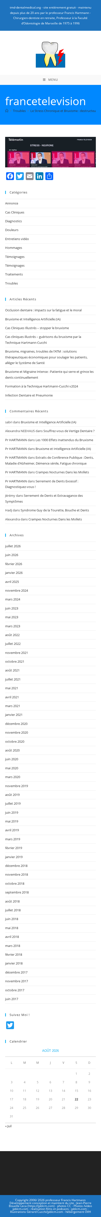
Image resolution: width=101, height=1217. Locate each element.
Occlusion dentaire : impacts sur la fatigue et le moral (43, 310)
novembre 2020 (16, 732)
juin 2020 (11, 759)
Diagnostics (13, 221)
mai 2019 (11, 821)
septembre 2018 (17, 892)
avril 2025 (12, 581)
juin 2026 (11, 555)
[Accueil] (6, 111)
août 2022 (12, 635)
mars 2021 (12, 706)
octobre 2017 (14, 990)
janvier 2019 (14, 857)
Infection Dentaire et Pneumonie (29, 395)
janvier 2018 (14, 963)
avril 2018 (12, 936)
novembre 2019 (16, 786)
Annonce (11, 203)
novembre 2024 (16, 590)
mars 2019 (12, 839)
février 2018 (13, 954)
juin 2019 (11, 812)
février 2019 (13, 848)
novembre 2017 (16, 981)
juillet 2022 (13, 643)
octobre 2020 (14, 741)
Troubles (11, 283)
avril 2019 (12, 830)
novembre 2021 (16, 652)
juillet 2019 (13, 803)
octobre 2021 (14, 661)
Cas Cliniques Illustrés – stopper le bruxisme (37, 328)
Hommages (13, 247)
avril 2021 (12, 697)
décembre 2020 (16, 723)
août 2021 (12, 670)
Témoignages (15, 256)
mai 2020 (11, 768)
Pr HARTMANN (16, 440)
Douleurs (11, 230)
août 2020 (12, 750)
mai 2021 (11, 688)
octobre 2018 (14, 883)
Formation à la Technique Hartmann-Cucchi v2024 (41, 386)
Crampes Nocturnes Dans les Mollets (62, 472)
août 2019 (12, 794)
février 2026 (13, 564)
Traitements (14, 274)
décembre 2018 (16, 865)
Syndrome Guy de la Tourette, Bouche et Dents (55, 510)
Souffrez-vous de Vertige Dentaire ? (69, 431)
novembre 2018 (16, 874)
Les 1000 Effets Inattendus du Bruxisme (64, 440)
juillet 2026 (13, 546)
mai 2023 (11, 617)
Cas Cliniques (14, 212)
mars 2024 (12, 599)
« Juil (8, 1126)
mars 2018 (12, 945)
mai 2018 (11, 928)
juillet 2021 (13, 679)
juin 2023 (11, 608)
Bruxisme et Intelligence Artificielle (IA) (33, 319)
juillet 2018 (13, 910)
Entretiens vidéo (17, 239)
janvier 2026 (14, 572)
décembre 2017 (16, 972)
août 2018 (12, 901)
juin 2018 (11, 919)
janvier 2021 (14, 714)
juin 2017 (11, 999)
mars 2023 (12, 626)
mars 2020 (12, 777)
